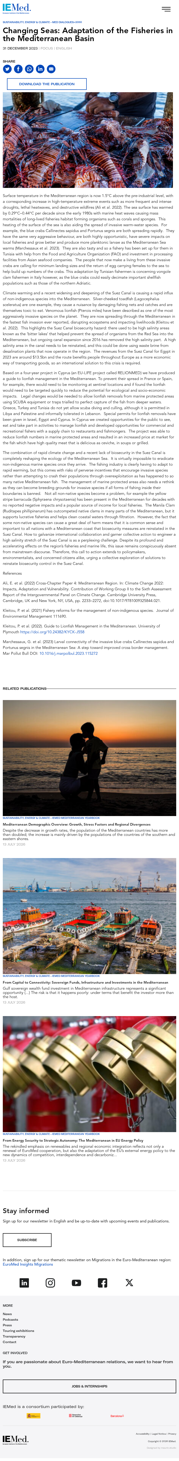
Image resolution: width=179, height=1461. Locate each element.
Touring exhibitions (18, 1331)
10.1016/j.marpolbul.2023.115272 (68, 654)
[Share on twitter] (7, 69)
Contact (9, 1342)
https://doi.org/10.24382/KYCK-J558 (52, 632)
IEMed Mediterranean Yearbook (76, 818)
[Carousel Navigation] (7, 145)
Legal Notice (159, 1434)
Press (7, 1325)
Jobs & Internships (89, 1386)
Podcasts (10, 1319)
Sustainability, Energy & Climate (26, 22)
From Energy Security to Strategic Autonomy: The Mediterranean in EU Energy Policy (73, 1141)
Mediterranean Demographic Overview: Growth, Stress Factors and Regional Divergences (77, 825)
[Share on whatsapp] (29, 69)
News (7, 1314)
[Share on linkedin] (40, 69)
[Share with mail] (51, 69)
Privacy (172, 1434)
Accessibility (142, 1434)
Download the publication (47, 84)
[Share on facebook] (18, 69)
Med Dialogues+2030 (67, 22)
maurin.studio (168, 1448)
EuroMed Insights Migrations (28, 1265)
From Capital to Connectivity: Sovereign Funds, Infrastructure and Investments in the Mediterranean (85, 983)
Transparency (14, 1336)
